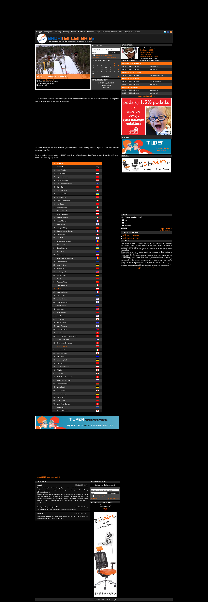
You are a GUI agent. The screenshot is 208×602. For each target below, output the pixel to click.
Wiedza (74, 32)
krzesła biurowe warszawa (131, 238)
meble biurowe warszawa (131, 235)
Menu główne (48, 32)
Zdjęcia (98, 32)
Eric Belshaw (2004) (146, 50)
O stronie (90, 32)
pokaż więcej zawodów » (146, 96)
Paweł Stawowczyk (48, 80)
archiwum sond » (166, 230)
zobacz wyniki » (166, 228)
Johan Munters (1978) (147, 52)
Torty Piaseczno (128, 237)
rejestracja (95, 57)
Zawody (58, 32)
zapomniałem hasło (113, 57)
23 (119, 69)
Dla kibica (82, 32)
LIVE (121, 32)
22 (114, 69)
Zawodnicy (106, 32)
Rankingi (66, 32)
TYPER (137, 32)
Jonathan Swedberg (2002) (149, 56)
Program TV (129, 32)
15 (114, 68)
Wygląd (39, 32)
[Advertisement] (104, 15)
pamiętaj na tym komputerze (104, 55)
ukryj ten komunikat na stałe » (146, 268)
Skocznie (114, 32)
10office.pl (112, 600)
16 (119, 68)
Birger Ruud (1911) (146, 54)
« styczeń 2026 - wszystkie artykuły (48, 477)
